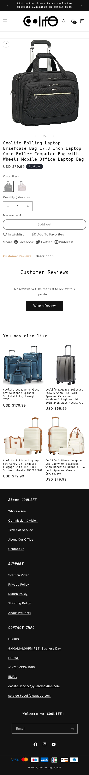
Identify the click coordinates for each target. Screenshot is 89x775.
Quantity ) (16, 197)
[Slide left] (35, 135)
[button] (5, 21)
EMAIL (12, 676)
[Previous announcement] (7, 5)
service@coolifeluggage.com (29, 695)
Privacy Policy (18, 584)
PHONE (13, 658)
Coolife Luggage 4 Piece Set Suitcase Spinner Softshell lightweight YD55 (21, 394)
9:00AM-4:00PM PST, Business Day (34, 648)
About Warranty (19, 613)
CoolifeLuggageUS (50, 767)
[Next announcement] (81, 5)
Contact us (16, 549)
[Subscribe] (72, 729)
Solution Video (18, 575)
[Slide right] (53, 135)
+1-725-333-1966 (21, 667)
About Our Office (20, 539)
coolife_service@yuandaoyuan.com (34, 686)
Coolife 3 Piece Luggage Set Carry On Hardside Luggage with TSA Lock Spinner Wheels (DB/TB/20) (22, 465)
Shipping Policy (19, 603)
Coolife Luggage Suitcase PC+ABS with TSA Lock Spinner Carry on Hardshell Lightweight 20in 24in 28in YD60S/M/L (64, 396)
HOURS (13, 639)
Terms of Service (20, 530)
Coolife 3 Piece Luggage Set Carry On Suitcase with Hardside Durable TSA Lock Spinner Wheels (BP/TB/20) (65, 467)
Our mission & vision (23, 520)
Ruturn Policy (18, 594)
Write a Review (44, 306)
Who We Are (17, 511)
